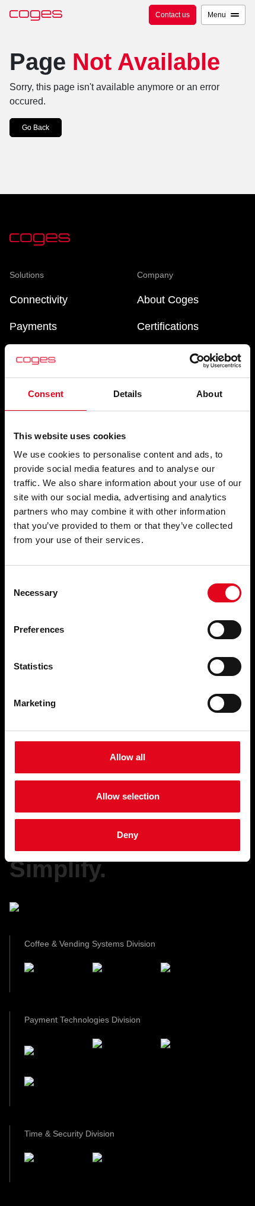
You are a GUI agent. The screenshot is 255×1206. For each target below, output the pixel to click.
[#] (122, 1167)
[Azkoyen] (53, 977)
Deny (127, 835)
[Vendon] (53, 1091)
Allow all (127, 757)
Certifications (168, 326)
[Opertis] (53, 1167)
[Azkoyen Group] (57, 909)
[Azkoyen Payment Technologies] (122, 1053)
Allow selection (128, 796)
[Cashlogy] (190, 1053)
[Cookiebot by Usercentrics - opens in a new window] (189, 361)
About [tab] (209, 394)
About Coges (168, 300)
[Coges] (53, 1052)
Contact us (172, 15)
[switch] (224, 629)
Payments (33, 326)
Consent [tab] (45, 394)
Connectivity (38, 300)
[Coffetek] (122, 977)
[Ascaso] (190, 977)
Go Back (35, 127)
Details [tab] (127, 394)
